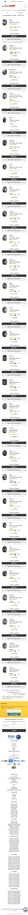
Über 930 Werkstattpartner (14, 751)
